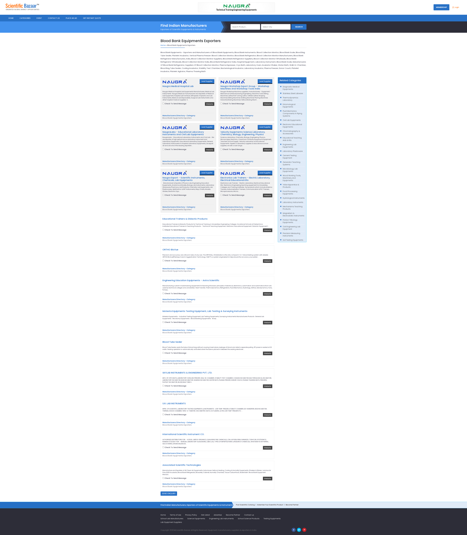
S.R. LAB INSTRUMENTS (174, 403)
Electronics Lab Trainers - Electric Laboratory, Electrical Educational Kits (245, 179)
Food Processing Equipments (290, 192)
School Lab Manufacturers (172, 518)
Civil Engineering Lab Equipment (291, 227)
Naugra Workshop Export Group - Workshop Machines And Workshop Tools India (244, 87)
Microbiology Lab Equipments (290, 170)
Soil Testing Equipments (293, 240)
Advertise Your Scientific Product (270, 505)
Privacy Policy (191, 515)
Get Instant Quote (92, 18)
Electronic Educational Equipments (292, 125)
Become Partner (292, 505)
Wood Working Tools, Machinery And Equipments (292, 178)
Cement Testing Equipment (289, 156)
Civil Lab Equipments (292, 120)
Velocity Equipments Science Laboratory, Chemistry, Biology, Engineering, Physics (242, 133)
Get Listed (205, 515)
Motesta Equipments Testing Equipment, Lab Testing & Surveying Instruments (204, 311)
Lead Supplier (207, 81)
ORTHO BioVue (170, 249)
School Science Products (248, 518)
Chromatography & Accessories (291, 132)
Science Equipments (196, 518)
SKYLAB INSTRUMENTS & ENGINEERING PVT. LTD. (187, 373)
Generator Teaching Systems (291, 163)
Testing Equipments (272, 518)
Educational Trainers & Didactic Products (184, 219)
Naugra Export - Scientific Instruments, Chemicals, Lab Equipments (183, 179)
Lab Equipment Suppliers (171, 522)
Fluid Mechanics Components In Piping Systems (292, 113)
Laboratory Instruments (293, 202)
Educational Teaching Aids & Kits (292, 139)
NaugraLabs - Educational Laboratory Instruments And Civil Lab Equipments (183, 133)
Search (299, 27)
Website (209, 104)
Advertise (218, 515)
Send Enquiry (169, 493)
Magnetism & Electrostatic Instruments (293, 214)
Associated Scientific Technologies (181, 465)
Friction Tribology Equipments (290, 221)
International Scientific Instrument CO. (183, 434)
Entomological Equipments (289, 105)
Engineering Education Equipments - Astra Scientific (190, 280)
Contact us (249, 515)
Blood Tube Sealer (172, 342)
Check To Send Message (175, 103)
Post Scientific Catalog (245, 505)
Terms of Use (175, 515)
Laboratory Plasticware (293, 151)
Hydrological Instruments (294, 198)
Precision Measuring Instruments (291, 234)
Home (163, 45)
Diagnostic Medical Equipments (291, 88)
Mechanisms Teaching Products (292, 207)
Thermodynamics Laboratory (290, 98)
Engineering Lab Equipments (289, 145)
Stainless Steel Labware (293, 93)
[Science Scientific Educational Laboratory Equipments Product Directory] (22, 7)
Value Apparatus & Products (291, 185)
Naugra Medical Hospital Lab (178, 86)
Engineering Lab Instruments (221, 518)
